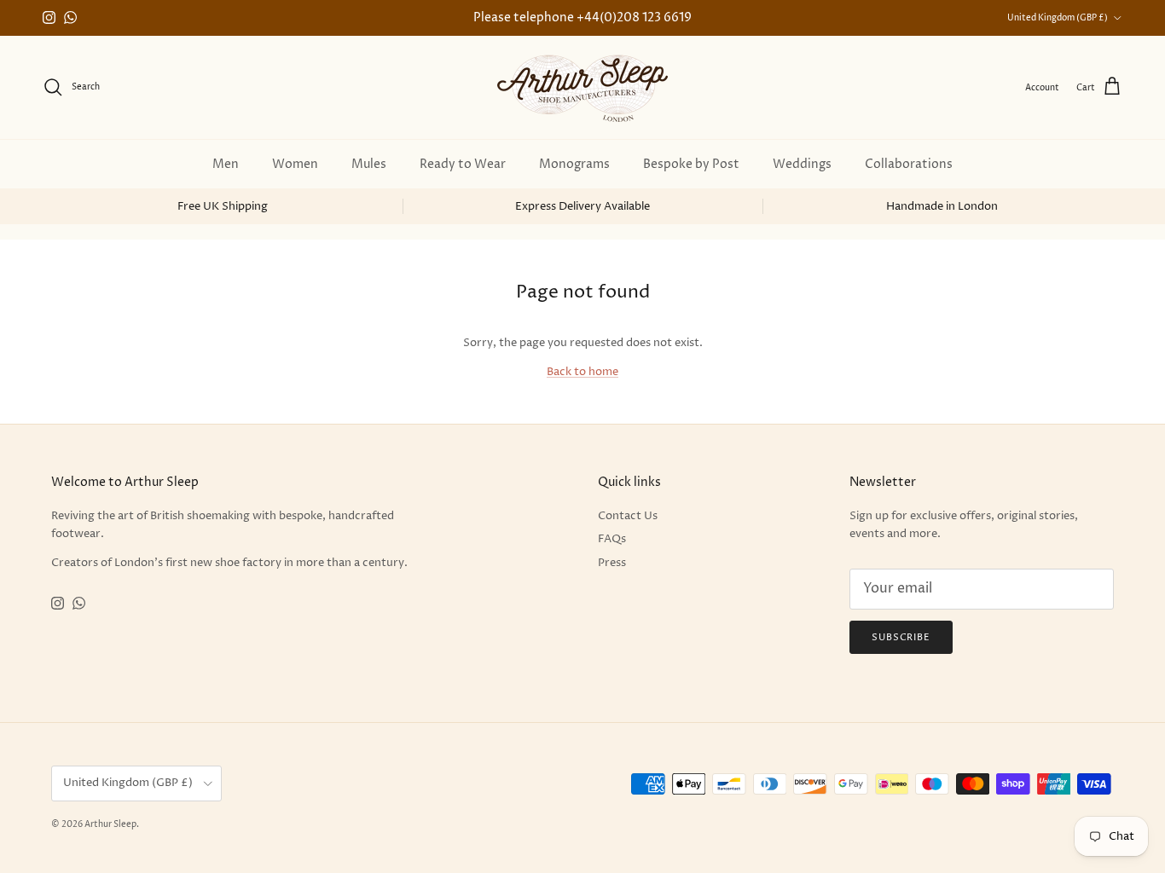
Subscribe (901, 637)
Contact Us (628, 515)
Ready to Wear (463, 164)
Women (295, 164)
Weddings (802, 164)
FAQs (612, 538)
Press (612, 562)
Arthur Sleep (110, 824)
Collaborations (909, 164)
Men (225, 164)
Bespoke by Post (691, 164)
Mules (368, 164)
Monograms (574, 164)
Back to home (582, 371)
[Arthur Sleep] (582, 87)
